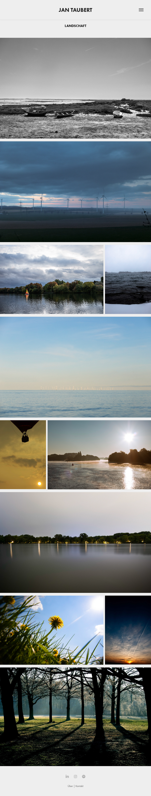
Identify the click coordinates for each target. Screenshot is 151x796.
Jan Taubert (75, 9)
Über (70, 786)
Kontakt (79, 786)
